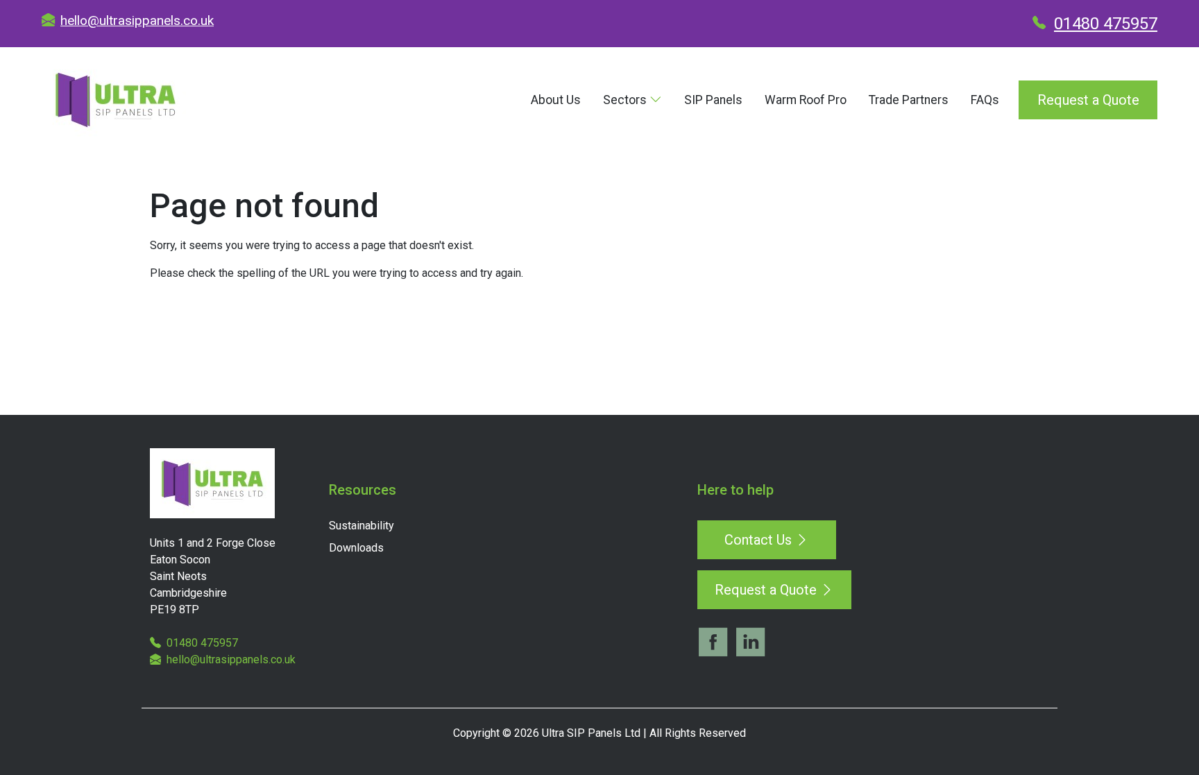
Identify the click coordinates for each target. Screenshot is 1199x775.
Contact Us (759, 539)
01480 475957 (1105, 23)
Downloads (356, 547)
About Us (556, 100)
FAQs (985, 100)
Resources (362, 490)
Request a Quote (1088, 100)
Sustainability (361, 525)
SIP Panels (713, 100)
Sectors (626, 100)
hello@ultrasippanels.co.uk (137, 20)
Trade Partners (909, 100)
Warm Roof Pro (806, 100)
